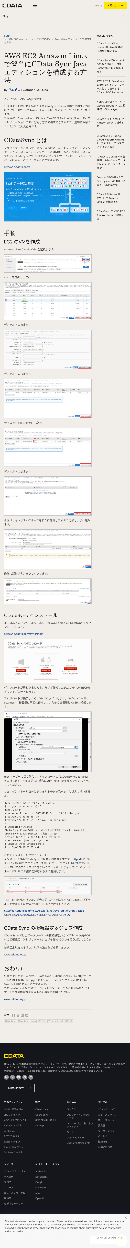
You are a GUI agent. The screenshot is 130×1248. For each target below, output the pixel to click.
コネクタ (71, 1109)
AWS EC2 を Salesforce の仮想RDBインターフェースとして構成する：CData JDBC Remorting (110, 87)
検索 (97, 6)
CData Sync (10, 1021)
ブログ (7, 1182)
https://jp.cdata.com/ (17, 167)
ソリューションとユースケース (60, 1021)
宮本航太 (14, 90)
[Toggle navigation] (34, 5)
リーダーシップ (106, 1130)
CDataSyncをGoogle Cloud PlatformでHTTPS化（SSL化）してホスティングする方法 (110, 141)
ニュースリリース (107, 1114)
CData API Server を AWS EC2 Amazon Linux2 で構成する (109, 198)
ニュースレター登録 (14, 1192)
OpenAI (39, 1198)
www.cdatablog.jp (15, 954)
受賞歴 (101, 1125)
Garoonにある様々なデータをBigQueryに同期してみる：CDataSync (111, 181)
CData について (106, 1109)
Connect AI (41, 1114)
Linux (33, 1021)
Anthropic (40, 1171)
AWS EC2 (42, 1021)
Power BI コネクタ (14, 1146)
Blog (6, 35)
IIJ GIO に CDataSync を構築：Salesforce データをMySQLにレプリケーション (111, 162)
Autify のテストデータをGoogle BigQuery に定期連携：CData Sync (111, 105)
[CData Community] (30, 1077)
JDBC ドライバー (13, 1114)
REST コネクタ (11, 1136)
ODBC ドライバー (13, 1109)
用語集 (7, 1198)
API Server (9, 1130)
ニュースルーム (106, 1120)
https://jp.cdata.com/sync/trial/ (23, 634)
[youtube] (18, 1077)
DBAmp (39, 1125)
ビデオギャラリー (13, 1203)
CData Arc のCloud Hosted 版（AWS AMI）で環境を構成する (111, 47)
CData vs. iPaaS (75, 1137)
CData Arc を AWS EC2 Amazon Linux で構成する (110, 122)
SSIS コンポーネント (46, 1120)
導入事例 (9, 1176)
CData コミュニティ (15, 1171)
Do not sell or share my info (110, 1237)
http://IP (77, 859)
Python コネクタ (13, 1125)
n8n (37, 1192)
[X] (12, 1077)
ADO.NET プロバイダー (16, 1120)
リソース (8, 1187)
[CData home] (15, 5)
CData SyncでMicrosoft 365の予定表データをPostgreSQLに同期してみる (111, 66)
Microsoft (40, 1187)
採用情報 (102, 1141)
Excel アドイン (12, 1141)
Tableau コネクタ (13, 1152)
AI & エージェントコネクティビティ (80, 1125)
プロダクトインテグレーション (80, 1116)
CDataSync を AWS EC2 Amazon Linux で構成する (111, 215)
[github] (24, 1077)
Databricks (41, 1176)
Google (39, 1182)
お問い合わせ (114, 5)
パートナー (73, 1132)
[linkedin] (6, 1077)
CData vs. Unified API (78, 1142)
